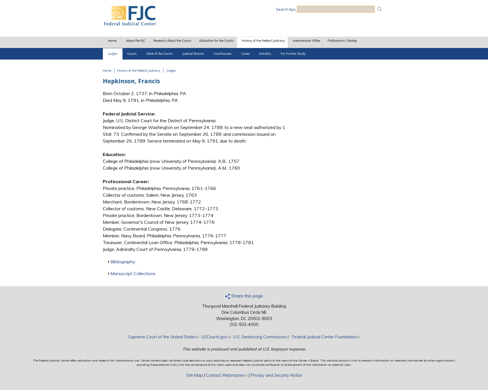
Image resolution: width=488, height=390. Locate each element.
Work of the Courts (159, 54)
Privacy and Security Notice (276, 375)
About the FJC (135, 41)
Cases (245, 54)
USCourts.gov (216, 336)
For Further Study (293, 54)
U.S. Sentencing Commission (261, 336)
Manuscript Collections (133, 273)
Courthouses (222, 54)
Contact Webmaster (227, 375)
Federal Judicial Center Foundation (326, 336)
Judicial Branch (193, 54)
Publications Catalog (342, 41)
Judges (112, 54)
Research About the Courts (172, 41)
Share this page (246, 296)
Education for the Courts (216, 41)
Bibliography (122, 261)
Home (112, 41)
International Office (306, 41)
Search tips (286, 9)
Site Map (194, 375)
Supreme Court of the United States (163, 336)
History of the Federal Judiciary (263, 41)
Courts (132, 54)
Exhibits (265, 54)
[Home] (129, 24)
